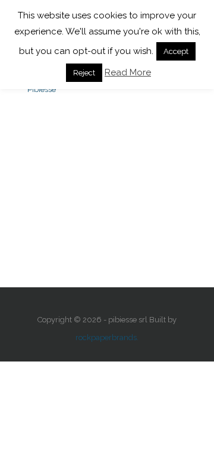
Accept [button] (175, 51)
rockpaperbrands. (107, 337)
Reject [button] (84, 72)
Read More (128, 72)
